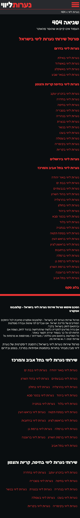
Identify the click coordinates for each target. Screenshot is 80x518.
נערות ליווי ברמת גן (67, 261)
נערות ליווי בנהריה (67, 116)
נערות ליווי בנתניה (67, 227)
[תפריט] (75, 4)
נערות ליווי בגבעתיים (66, 188)
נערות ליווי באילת (68, 58)
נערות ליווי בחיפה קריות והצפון (57, 84)
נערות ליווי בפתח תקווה (64, 233)
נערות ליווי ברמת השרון (64, 267)
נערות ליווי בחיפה (68, 105)
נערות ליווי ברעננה (67, 272)
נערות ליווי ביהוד (68, 211)
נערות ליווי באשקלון (67, 69)
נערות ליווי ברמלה (68, 255)
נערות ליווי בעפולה (67, 138)
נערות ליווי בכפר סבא (65, 216)
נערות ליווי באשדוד (67, 63)
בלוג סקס (72, 287)
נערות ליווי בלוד (69, 222)
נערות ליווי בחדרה (68, 99)
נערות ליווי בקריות (68, 149)
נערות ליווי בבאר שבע (65, 74)
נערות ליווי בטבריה (67, 110)
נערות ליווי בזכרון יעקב (64, 93)
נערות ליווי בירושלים (64, 159)
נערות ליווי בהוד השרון (65, 194)
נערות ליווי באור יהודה (65, 177)
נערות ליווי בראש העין (65, 239)
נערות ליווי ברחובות (67, 250)
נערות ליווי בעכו (69, 133)
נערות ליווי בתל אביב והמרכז (58, 168)
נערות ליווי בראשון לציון (64, 244)
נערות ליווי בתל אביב (66, 278)
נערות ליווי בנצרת (68, 121)
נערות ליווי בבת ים (67, 183)
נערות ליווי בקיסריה (67, 144)
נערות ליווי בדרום (66, 48)
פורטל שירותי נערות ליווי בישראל (49, 39)
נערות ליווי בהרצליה (66, 199)
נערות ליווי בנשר (68, 127)
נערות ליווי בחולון (68, 205)
